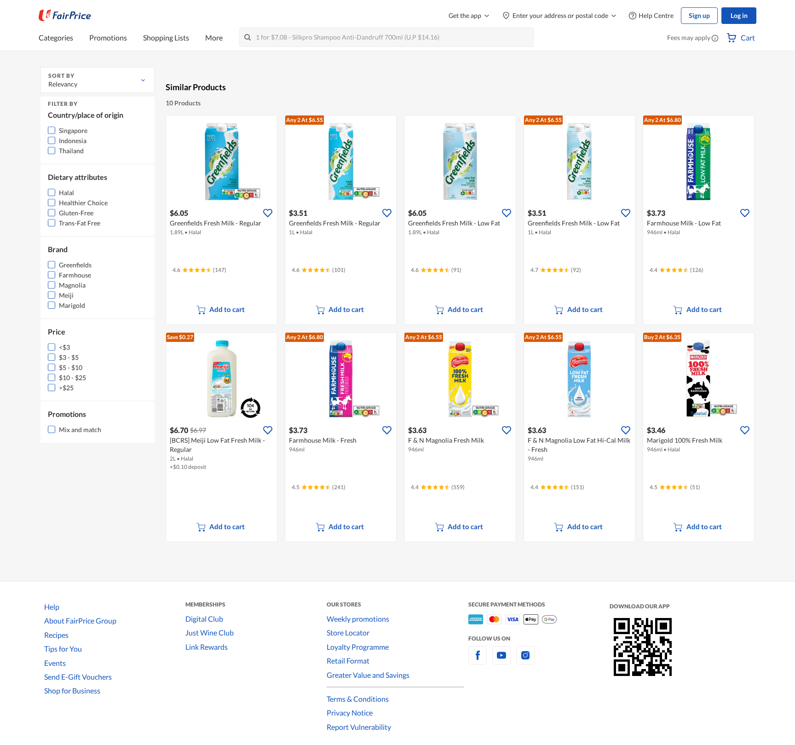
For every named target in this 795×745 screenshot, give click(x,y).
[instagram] (525, 660)
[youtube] (501, 660)
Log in (739, 15)
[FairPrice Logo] (65, 15)
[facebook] (477, 660)
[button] (715, 39)
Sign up (699, 15)
